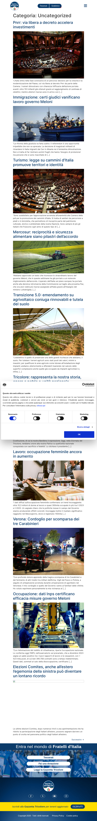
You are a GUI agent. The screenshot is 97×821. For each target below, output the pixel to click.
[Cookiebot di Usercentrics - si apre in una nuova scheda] (84, 385)
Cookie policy (72, 816)
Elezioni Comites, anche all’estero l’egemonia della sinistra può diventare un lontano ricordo (47, 671)
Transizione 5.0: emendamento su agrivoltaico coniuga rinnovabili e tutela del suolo (48, 299)
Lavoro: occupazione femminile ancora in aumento (47, 454)
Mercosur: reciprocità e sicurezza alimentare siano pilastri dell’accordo (45, 234)
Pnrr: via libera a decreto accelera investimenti (43, 24)
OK (79, 434)
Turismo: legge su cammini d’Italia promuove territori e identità (43, 162)
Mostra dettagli (83, 427)
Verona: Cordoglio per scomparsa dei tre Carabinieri (46, 521)
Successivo (78, 739)
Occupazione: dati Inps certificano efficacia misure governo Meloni (44, 596)
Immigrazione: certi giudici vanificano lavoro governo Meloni (46, 99)
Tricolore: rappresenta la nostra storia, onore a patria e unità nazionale (47, 379)
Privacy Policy (58, 816)
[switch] (36, 418)
